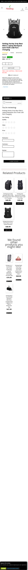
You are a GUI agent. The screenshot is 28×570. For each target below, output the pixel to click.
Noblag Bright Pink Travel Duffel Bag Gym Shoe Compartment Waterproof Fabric (18, 270)
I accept (3, 568)
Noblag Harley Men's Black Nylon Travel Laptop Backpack (8, 223)
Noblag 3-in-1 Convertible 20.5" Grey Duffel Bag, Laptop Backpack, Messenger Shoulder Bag (9, 270)
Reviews (7, 98)
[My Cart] (26, 8)
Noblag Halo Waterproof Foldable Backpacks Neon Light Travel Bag (19, 196)
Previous (4, 29)
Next (24, 29)
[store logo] (9, 8)
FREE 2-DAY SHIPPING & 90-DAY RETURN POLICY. (14, 1)
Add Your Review (19, 52)
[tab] (14, 98)
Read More (5, 86)
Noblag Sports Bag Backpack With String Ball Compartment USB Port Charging (8, 196)
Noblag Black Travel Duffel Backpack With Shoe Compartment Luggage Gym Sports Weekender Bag (9, 301)
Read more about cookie (12, 568)
